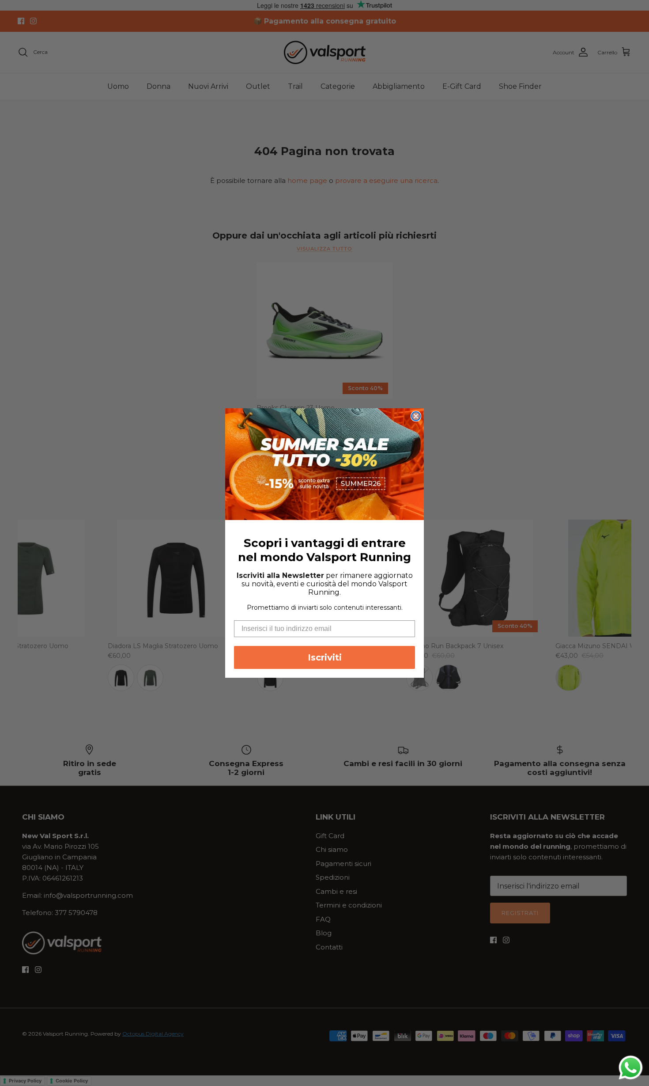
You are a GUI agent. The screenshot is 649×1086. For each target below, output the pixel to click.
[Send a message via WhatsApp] (631, 1068)
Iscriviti (325, 657)
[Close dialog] (415, 416)
